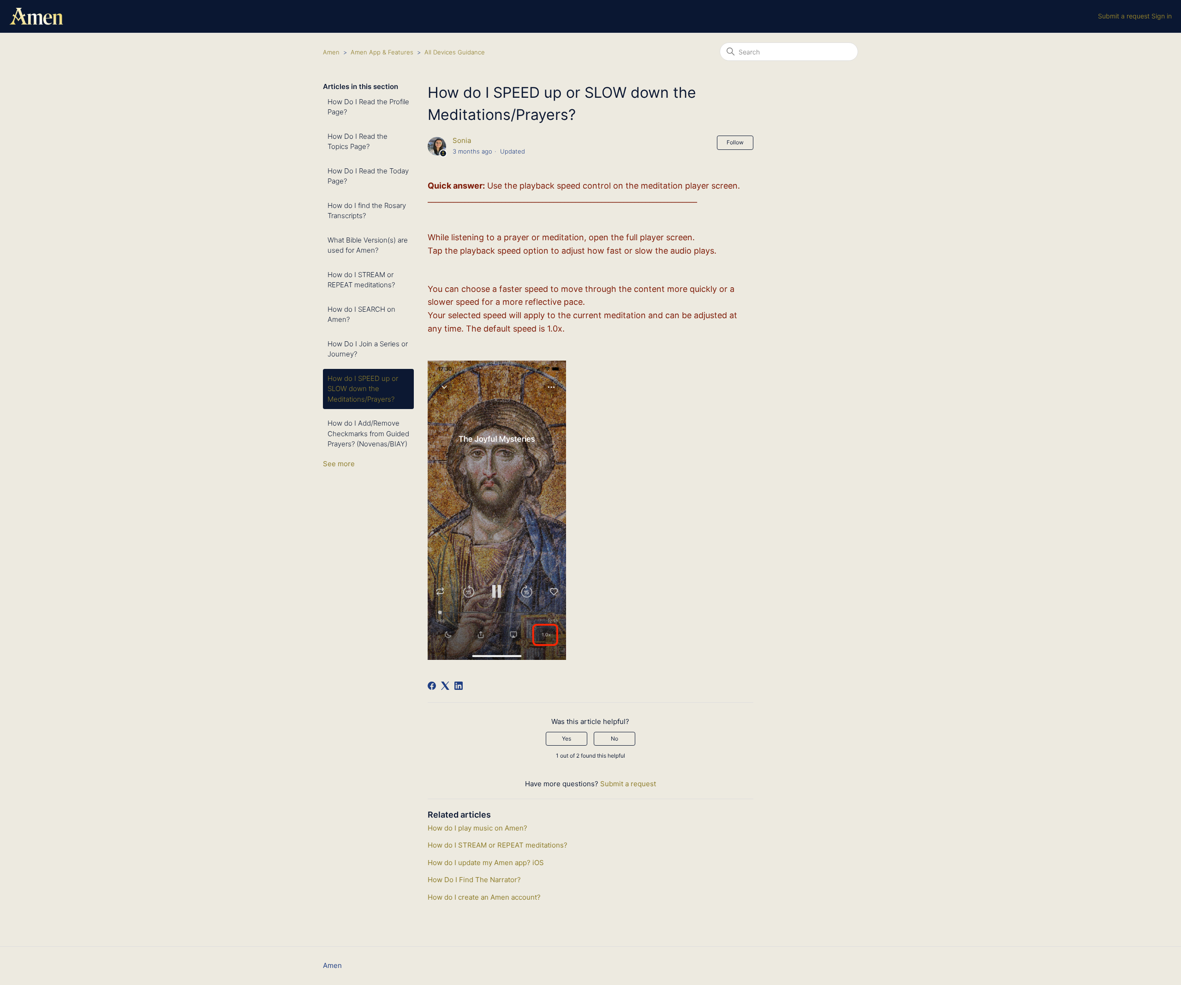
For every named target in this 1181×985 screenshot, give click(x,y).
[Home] (36, 16)
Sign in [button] (1161, 16)
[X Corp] (445, 686)
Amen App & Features (382, 52)
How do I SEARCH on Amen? (361, 314)
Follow (735, 142)
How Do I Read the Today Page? (368, 176)
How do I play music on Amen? (477, 828)
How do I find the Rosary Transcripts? (367, 210)
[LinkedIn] (458, 686)
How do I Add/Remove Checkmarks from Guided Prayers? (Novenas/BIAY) (368, 433)
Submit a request (1124, 16)
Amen (331, 52)
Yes (566, 738)
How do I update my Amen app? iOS (486, 862)
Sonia (462, 140)
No (614, 738)
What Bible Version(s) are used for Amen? (368, 245)
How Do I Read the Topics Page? (358, 141)
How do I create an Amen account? (484, 897)
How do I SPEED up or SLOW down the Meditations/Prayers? (363, 388)
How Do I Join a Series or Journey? (368, 349)
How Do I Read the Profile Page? (368, 107)
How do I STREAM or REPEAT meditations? (361, 280)
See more (339, 463)
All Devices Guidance (454, 52)
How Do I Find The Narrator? (474, 879)
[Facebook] (432, 686)
